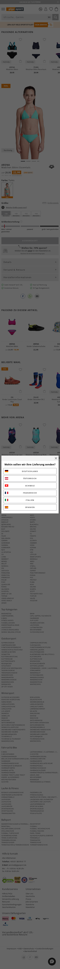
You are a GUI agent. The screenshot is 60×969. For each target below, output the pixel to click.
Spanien (30, 507)
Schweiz (30, 485)
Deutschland (30, 471)
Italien (30, 500)
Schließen (56, 458)
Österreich (30, 478)
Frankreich (30, 493)
